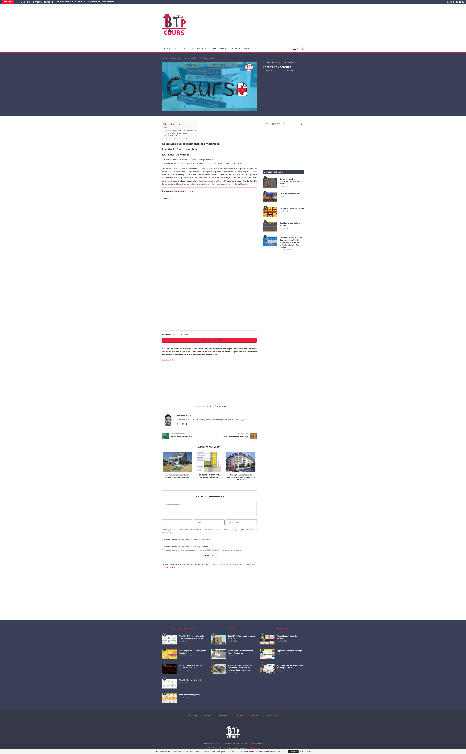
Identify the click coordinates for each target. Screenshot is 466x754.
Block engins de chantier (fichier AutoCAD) (192, 651)
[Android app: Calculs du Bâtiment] (267, 639)
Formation (236, 49)
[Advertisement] (257, 25)
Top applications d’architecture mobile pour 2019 (290, 666)
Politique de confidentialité (89, 2)
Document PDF (190, 58)
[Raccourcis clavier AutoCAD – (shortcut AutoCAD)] (169, 669)
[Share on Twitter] (217, 406)
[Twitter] (448, 2)
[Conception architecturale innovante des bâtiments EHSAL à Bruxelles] (209, 462)
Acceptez (293, 751)
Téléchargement (199, 49)
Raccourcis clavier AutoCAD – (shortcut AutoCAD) (191, 666)
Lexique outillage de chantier (292, 208)
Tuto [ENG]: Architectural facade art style (241, 637)
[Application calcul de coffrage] (267, 654)
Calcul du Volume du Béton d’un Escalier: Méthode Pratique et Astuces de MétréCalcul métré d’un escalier (291, 242)
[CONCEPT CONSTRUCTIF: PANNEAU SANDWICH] (177, 462)
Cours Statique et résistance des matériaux (180, 131)
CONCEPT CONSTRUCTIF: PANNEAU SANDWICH (177, 476)
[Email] (460, 2)
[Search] (298, 48)
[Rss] (463, 2)
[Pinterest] (453, 2)
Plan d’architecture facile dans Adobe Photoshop (240, 651)
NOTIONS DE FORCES (173, 135)
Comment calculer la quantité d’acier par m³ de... (41, 2)
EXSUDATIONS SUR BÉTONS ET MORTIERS (241, 476)
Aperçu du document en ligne (179, 138)
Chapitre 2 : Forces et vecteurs (177, 133)
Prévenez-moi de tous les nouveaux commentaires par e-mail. (189, 539)
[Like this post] (212, 406)
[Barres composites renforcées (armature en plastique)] (270, 183)
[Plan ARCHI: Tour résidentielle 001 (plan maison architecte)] (169, 639)
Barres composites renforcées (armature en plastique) (290, 181)
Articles (177, 49)
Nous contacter (108, 2)
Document (166, 360)
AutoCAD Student (253, 748)
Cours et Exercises (218, 49)
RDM (172, 360)
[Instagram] (451, 2)
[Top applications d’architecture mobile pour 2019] (267, 669)
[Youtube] (457, 2)
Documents (176, 58)
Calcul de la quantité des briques (290, 224)
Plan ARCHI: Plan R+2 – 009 (190, 680)
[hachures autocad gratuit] (169, 698)
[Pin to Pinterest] (220, 406)
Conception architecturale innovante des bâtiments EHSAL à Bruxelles (209, 477)
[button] (16, 2)
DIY (256, 49)
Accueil (167, 49)
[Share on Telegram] (225, 406)
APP (185, 49)
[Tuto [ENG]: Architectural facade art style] (218, 639)
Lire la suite (305, 751)
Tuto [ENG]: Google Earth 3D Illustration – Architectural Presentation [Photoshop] (240, 667)
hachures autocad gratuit (189, 694)
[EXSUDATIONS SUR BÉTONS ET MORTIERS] (240, 462)
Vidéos (247, 49)
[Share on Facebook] (215, 406)
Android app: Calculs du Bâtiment (287, 637)
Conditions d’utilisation (66, 2)
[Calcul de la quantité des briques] (270, 227)
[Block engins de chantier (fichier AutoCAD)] (169, 654)
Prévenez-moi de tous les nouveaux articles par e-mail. (186, 546)
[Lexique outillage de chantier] (270, 212)
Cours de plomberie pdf (290, 194)
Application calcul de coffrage (289, 650)
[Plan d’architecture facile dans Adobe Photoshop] (218, 654)
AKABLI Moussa (270, 71)
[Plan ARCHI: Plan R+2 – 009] (169, 683)
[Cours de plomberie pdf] (270, 197)
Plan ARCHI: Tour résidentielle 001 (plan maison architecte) (191, 637)
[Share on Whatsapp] (222, 406)
